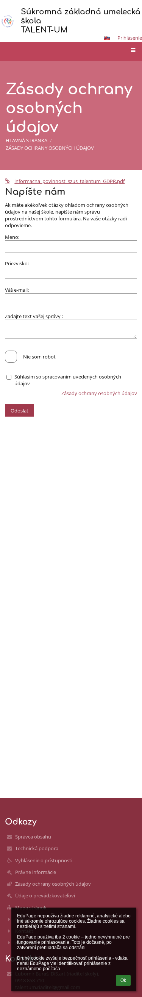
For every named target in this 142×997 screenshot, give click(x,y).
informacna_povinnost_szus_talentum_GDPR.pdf (69, 181)
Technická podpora (36, 848)
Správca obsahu (33, 836)
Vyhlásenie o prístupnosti (43, 860)
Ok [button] (123, 980)
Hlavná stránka (26, 140)
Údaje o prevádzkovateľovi (45, 895)
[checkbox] (11, 357)
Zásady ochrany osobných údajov (50, 148)
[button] (106, 37)
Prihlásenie (129, 37)
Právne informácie (35, 872)
